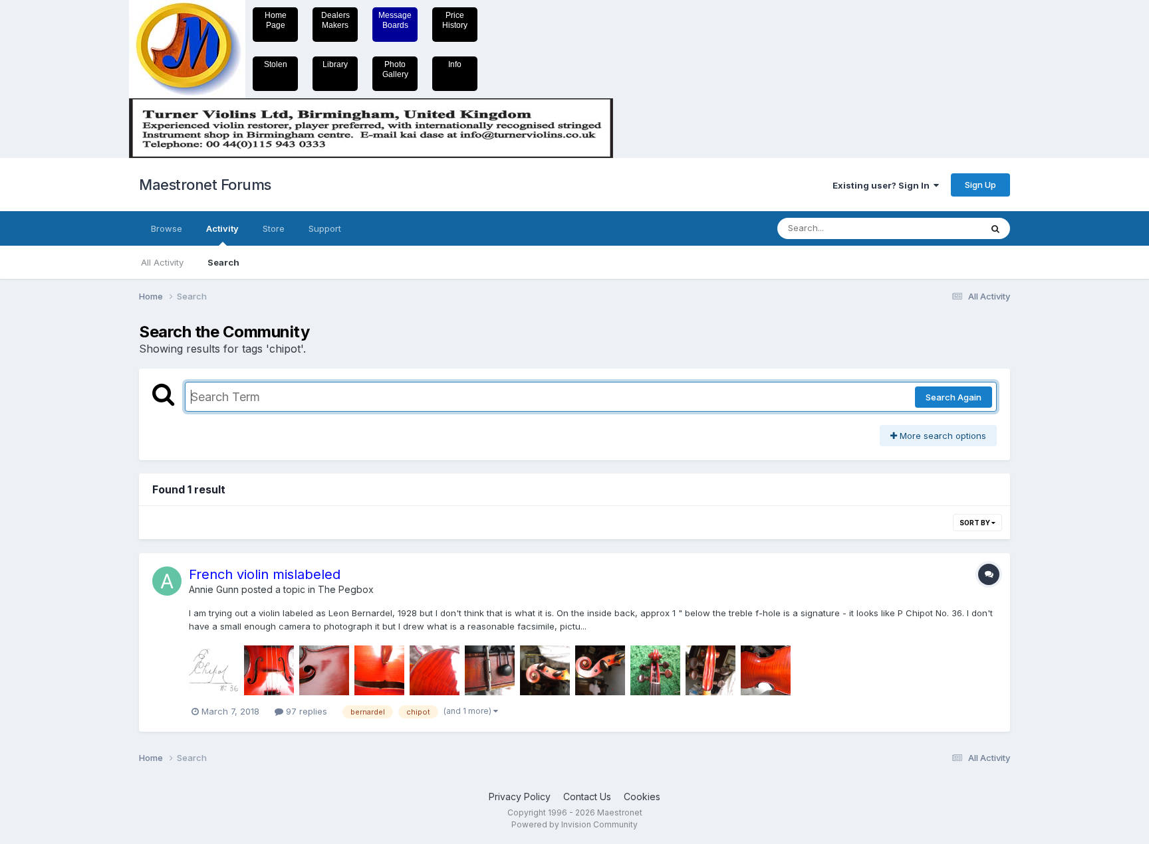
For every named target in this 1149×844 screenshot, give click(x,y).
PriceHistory (454, 20)
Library (335, 64)
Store (274, 228)
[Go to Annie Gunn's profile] (167, 581)
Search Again (953, 397)
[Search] (995, 228)
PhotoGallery (395, 69)
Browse (166, 228)
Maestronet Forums (205, 184)
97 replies (305, 711)
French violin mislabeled (264, 574)
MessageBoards (395, 20)
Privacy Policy (520, 796)
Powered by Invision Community (574, 824)
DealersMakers (335, 20)
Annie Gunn (214, 589)
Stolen (275, 64)
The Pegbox (346, 589)
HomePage (276, 20)
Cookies (642, 796)
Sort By (975, 523)
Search (223, 262)
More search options (941, 435)
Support (325, 228)
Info (454, 64)
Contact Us (587, 796)
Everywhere (939, 228)
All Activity (162, 262)
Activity (222, 228)
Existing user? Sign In (883, 185)
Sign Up (980, 184)
